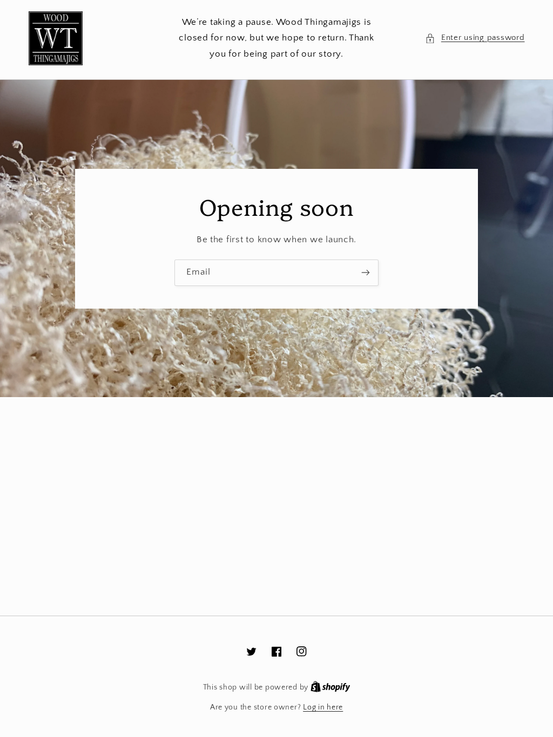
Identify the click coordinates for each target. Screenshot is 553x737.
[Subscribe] (365, 273)
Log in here (323, 707)
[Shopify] (330, 687)
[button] (474, 38)
